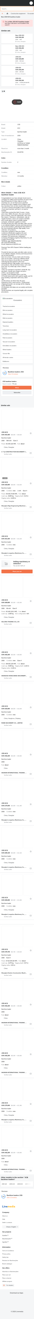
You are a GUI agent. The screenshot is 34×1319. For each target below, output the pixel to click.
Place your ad (17, 571)
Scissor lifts (6, 353)
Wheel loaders (7, 349)
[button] (31, 3)
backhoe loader (22, 132)
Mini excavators (7, 310)
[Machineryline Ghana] (13, 3)
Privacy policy (6, 1254)
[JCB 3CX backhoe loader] (17, 936)
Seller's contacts (7, 1222)
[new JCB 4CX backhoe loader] (17, 639)
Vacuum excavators (9, 342)
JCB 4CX (18, 67)
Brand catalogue (7, 1264)
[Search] (31, 9)
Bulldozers (6, 361)
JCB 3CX (18, 57)
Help (3, 1219)
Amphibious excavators (10, 334)
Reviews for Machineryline (10, 1260)
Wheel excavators (8, 314)
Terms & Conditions (8, 1250)
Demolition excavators (9, 345)
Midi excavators (7, 318)
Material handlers (8, 322)
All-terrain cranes (8, 357)
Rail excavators (7, 338)
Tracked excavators (9, 306)
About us (5, 1216)
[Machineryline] (7, 13)
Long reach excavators (10, 330)
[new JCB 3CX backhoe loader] (17, 469)
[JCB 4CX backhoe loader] (17, 419)
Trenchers (6, 326)
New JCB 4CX (19, 35)
